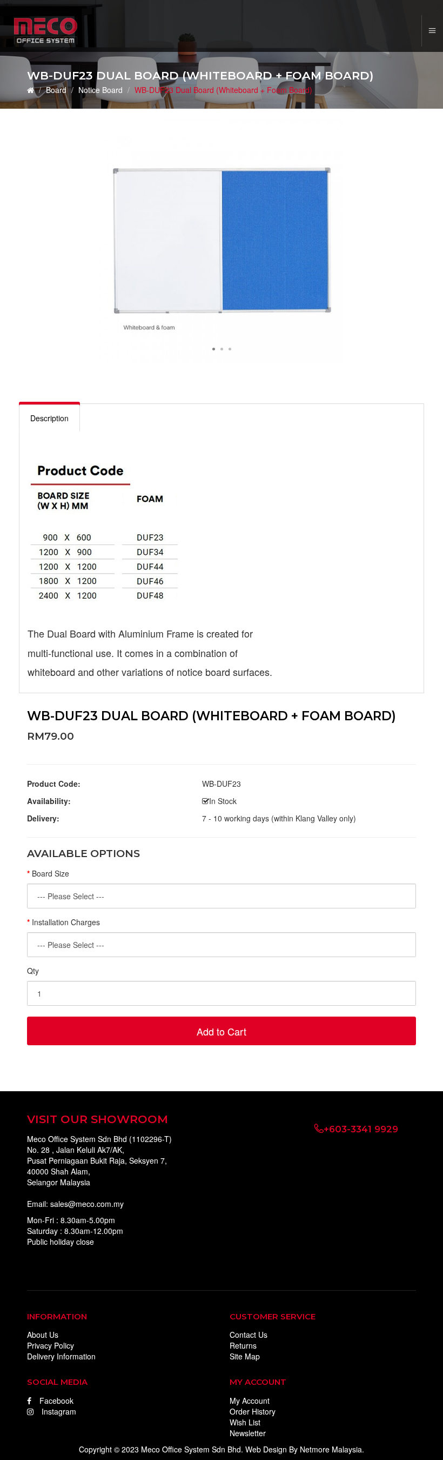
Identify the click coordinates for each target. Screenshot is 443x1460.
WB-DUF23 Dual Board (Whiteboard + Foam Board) (223, 89)
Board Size (50, 873)
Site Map (245, 1356)
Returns (243, 1345)
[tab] (49, 418)
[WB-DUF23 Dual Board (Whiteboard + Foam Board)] (221, 240)
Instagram (59, 1411)
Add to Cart (221, 1031)
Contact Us (248, 1334)
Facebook (56, 1400)
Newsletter (248, 1433)
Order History (253, 1411)
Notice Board (100, 89)
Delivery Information (61, 1356)
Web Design (266, 1449)
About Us (42, 1334)
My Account (250, 1400)
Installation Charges (66, 922)
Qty (33, 970)
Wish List (245, 1422)
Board (56, 89)
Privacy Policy (50, 1345)
